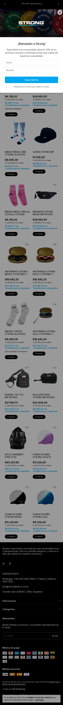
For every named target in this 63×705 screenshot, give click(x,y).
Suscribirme (31, 79)
